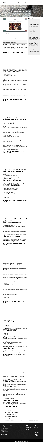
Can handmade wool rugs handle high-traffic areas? (12, 412)
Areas (28, 2)
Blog (30, 2)
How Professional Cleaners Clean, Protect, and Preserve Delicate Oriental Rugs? (34, 29)
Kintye (27, 441)
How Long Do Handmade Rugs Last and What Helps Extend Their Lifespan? (34, 20)
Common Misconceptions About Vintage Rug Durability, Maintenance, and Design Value (34, 43)
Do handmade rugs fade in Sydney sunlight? (11, 416)
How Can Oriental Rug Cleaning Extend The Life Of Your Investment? (34, 47)
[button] (15, 409)
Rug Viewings (19, 2)
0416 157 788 (36, 427)
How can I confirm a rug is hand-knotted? (10, 414)
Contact (35, 2)
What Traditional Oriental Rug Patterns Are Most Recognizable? (34, 25)
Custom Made (15, 2)
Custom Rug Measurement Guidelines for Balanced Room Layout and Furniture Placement (34, 38)
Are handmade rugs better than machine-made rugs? (12, 410)
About (32, 2)
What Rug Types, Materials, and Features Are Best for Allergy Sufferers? (34, 33)
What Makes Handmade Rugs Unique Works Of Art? (34, 51)
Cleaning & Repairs (24, 2)
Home (8, 2)
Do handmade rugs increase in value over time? (11, 418)
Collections (11, 2)
